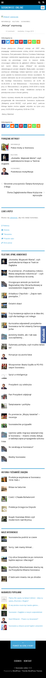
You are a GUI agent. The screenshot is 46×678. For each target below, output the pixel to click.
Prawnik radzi (9, 239)
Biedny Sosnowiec (17, 457)
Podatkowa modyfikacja (22, 172)
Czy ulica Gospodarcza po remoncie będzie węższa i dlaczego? (26, 558)
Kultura (15, 21)
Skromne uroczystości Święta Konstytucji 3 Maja (22, 185)
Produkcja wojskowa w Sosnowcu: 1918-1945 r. (25, 478)
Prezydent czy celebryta (20, 384)
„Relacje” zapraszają (11, 25)
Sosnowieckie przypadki (20, 424)
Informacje (6, 21)
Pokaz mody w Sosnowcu (22, 148)
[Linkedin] (17, 42)
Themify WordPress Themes (32, 671)
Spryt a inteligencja (18, 374)
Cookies (18, 660)
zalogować (14, 218)
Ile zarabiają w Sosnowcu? (21, 447)
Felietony (5, 226)
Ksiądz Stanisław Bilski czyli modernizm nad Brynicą (22, 518)
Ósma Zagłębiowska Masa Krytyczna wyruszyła (26, 194)
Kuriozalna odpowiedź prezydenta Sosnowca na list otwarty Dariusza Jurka (25, 326)
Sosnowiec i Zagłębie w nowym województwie (25, 612)
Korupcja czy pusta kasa (20, 354)
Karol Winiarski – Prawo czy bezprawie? (23, 619)
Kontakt (28, 660)
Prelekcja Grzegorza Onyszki (22, 507)
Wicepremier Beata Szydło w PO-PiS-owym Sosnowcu (26, 366)
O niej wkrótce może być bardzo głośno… (24, 605)
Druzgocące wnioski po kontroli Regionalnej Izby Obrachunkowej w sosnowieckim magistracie (25, 285)
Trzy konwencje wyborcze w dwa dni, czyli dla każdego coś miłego (26, 315)
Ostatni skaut (15, 303)
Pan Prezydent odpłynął (20, 394)
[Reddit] (12, 42)
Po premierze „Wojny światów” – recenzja (24, 416)
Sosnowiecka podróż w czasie (23, 537)
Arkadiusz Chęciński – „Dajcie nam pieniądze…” (25, 295)
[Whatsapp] (34, 42)
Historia (6, 230)
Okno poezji (7, 243)
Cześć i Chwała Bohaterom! (22, 497)
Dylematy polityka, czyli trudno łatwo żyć (27, 346)
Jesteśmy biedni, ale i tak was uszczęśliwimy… (23, 336)
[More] (38, 42)
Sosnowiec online (22, 668)
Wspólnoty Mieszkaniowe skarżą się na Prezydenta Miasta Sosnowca (26, 568)
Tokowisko (8, 234)
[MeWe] (25, 42)
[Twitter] (8, 42)
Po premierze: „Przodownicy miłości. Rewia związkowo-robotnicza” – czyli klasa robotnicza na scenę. (26, 274)
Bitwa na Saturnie (17, 487)
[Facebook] (3, 42)
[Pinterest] (21, 42)
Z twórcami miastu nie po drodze (25, 577)
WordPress (16, 671)
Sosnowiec (25, 21)
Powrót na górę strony (23, 645)
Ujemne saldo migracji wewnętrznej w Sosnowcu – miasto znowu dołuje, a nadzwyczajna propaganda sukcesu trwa (22, 437)
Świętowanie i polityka (19, 404)
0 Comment (10, 31)
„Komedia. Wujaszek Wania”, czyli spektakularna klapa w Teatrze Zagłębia (21, 161)
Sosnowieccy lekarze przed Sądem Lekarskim (26, 626)
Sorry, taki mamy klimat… (21, 547)
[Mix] (30, 42)
